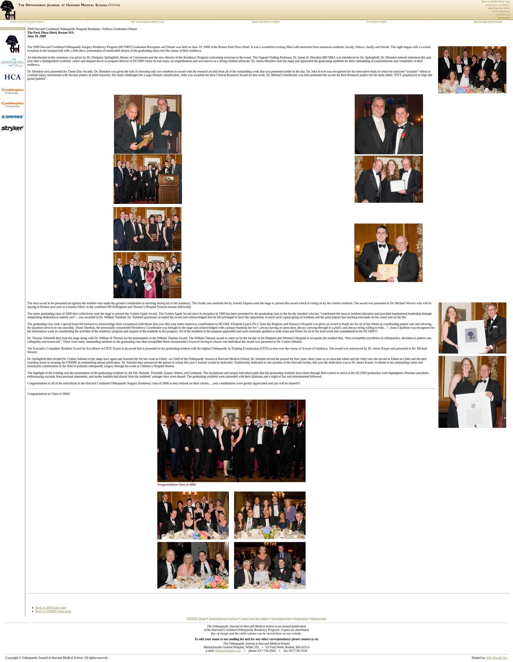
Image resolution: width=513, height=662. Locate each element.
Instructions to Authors (223, 618)
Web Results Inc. (497, 657)
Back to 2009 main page (50, 607)
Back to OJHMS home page (53, 611)
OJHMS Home (196, 618)
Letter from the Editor (254, 618)
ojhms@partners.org (228, 650)
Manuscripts (318, 618)
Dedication (301, 618)
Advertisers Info (281, 618)
